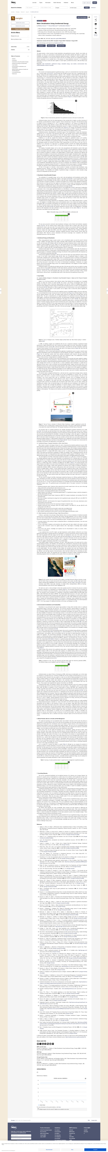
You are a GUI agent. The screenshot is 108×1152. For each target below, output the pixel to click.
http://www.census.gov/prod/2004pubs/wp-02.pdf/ (58, 1008)
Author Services (57, 2)
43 (40, 431)
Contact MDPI (43, 1135)
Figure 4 (70, 536)
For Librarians (58, 1135)
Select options (15, 1135)
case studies (74, 63)
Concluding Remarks (16, 72)
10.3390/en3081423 (34, 12)
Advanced (93, 7)
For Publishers (58, 1136)
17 (37, 158)
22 (80, 165)
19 (72, 161)
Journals (34, 2)
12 (41, 136)
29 (43, 203)
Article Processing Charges (46, 1130)
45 (85, 445)
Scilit (70, 1135)
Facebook (86, 1131)
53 (53, 722)
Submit (94, 2)
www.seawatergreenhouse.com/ (69, 988)
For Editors (57, 1133)
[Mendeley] (53, 1044)
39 (46, 287)
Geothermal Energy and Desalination (19, 63)
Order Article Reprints (82, 17)
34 (46, 269)
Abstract (13, 58)
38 (59, 282)
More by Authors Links (16, 39)
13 (48, 137)
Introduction (14, 60)
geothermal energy (56, 63)
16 (83, 156)
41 (44, 362)
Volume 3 (23, 12)
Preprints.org (72, 1133)
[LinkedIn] (43, 1044)
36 (58, 270)
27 (73, 187)
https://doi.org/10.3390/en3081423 (58, 38)
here (60, 1107)
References (14, 73)
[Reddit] (50, 1044)
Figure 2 (66, 127)
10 (82, 117)
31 (43, 225)
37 (82, 272)
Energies (17, 12)
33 (41, 263)
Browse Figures (51, 45)
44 (37, 437)
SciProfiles (71, 1136)
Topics (40, 2)
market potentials (41, 65)
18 (58, 159)
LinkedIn (85, 1130)
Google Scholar (70, 834)
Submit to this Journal (20, 22)
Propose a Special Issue (20, 29)
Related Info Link (15, 36)
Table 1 (79, 207)
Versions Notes (61, 45)
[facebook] (45, 1044)
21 (75, 161)
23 (70, 178)
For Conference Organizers (60, 1140)
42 (38, 431)
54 (74, 731)
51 (63, 631)
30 (71, 206)
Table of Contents (15, 56)
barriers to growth (49, 65)
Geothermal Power (59, 43)
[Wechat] (48, 1044)
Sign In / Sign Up (86, 2)
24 (71, 178)
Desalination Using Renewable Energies (20, 61)
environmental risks (82, 63)
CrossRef (77, 834)
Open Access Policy (44, 1133)
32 (61, 244)
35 (48, 269)
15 (66, 149)
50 (51, 631)
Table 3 (65, 744)
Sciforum (71, 1130)
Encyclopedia (72, 1138)
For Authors (57, 1130)
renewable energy (65, 63)
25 (70, 186)
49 (37, 627)
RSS (89, 1120)
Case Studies (14, 64)
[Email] (38, 1044)
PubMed (51, 838)
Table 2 (72, 462)
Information (48, 2)
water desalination (46, 63)
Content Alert (94, 1120)
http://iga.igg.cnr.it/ (82, 950)
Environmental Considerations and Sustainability (19, 67)
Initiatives (66, 2)
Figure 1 (70, 96)
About (72, 2)
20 (74, 161)
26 (71, 186)
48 (80, 621)
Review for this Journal (20, 25)
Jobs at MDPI (43, 1136)
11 (84, 123)
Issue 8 (27, 12)
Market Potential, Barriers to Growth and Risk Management (20, 70)
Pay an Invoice (43, 1131)
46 (49, 517)
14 (65, 149)
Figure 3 (39, 354)
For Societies (57, 1138)
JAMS (70, 1140)
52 (56, 628)
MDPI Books (71, 1131)
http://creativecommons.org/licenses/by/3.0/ (76, 1037)
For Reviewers (58, 1131)
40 (77, 298)
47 (43, 620)
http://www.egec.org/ (60, 926)
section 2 (79, 582)
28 (65, 194)
